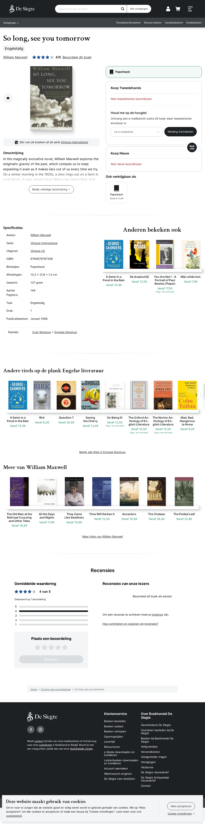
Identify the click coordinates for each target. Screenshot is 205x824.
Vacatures (147, 767)
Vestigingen (148, 762)
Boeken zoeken (114, 726)
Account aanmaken (116, 768)
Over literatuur (41, 332)
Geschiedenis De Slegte (156, 725)
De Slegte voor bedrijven (119, 778)
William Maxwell (15, 57)
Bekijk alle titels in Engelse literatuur (102, 452)
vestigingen (45, 744)
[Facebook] (31, 729)
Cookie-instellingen (180, 813)
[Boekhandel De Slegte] (22, 9)
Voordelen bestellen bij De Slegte (157, 732)
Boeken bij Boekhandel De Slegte (157, 740)
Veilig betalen (149, 746)
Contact (146, 785)
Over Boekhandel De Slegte (156, 715)
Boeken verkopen (115, 731)
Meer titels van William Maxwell (102, 536)
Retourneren (112, 746)
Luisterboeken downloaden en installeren (121, 762)
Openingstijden (113, 736)
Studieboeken (194, 22)
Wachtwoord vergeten (118, 773)
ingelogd (157, 614)
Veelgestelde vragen (81, 748)
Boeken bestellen (115, 721)
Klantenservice (115, 714)
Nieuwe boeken (153, 22)
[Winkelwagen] (178, 9)
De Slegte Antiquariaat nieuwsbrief (155, 779)
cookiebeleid (14, 815)
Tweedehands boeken (128, 22)
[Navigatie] (190, 9)
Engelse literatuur (65, 332)
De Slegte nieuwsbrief (155, 772)
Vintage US (37, 251)
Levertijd (109, 741)
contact (38, 741)
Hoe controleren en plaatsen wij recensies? (130, 623)
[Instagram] (40, 729)
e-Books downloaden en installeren (119, 753)
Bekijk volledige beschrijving (49, 189)
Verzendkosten (150, 751)
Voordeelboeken (174, 22)
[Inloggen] (168, 9)
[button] (9, 395)
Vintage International (74, 142)
